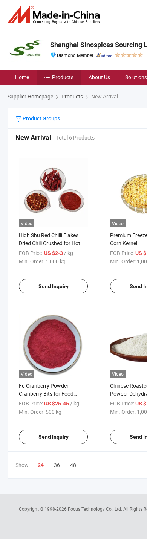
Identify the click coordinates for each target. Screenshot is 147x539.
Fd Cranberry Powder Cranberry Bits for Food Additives (46, 393)
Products (63, 77)
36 (57, 464)
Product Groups (40, 118)
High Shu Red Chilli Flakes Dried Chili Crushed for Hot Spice (49, 243)
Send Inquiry (53, 286)
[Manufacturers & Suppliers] (55, 15)
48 (73, 464)
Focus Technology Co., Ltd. (95, 509)
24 (41, 465)
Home (22, 77)
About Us (99, 77)
